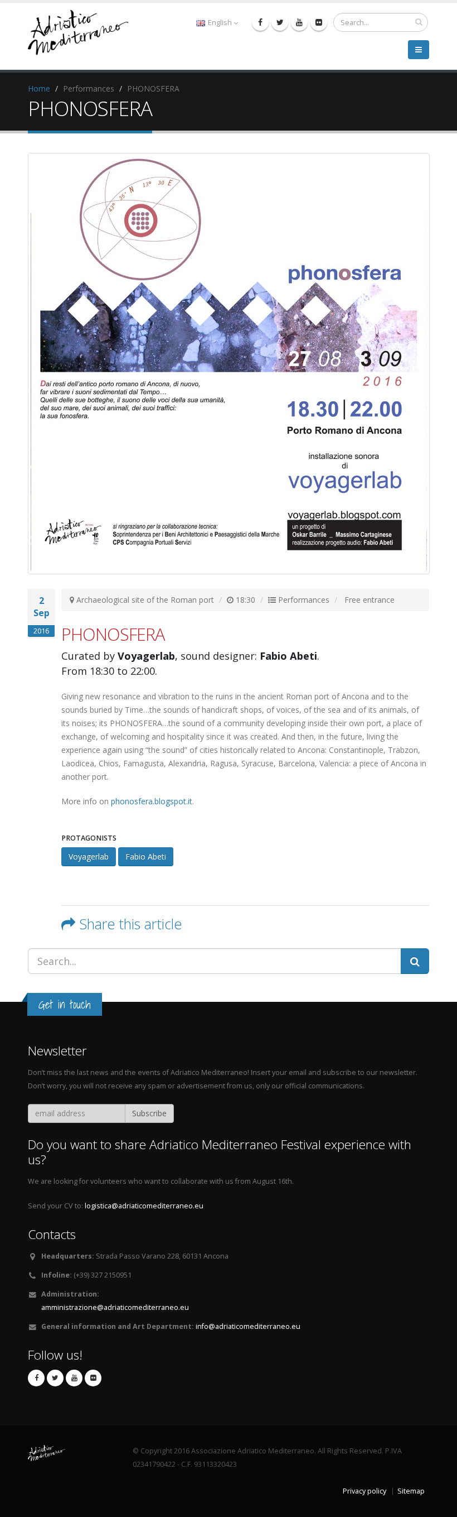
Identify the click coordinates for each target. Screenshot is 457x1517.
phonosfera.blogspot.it (151, 801)
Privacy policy (364, 1491)
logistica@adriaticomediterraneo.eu (144, 1206)
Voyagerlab (89, 856)
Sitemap (411, 1491)
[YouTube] (299, 22)
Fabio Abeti (145, 856)
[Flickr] (318, 22)
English (220, 22)
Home (39, 88)
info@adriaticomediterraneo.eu (248, 1326)
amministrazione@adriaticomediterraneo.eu (115, 1307)
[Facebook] (260, 22)
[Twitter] (279, 22)
